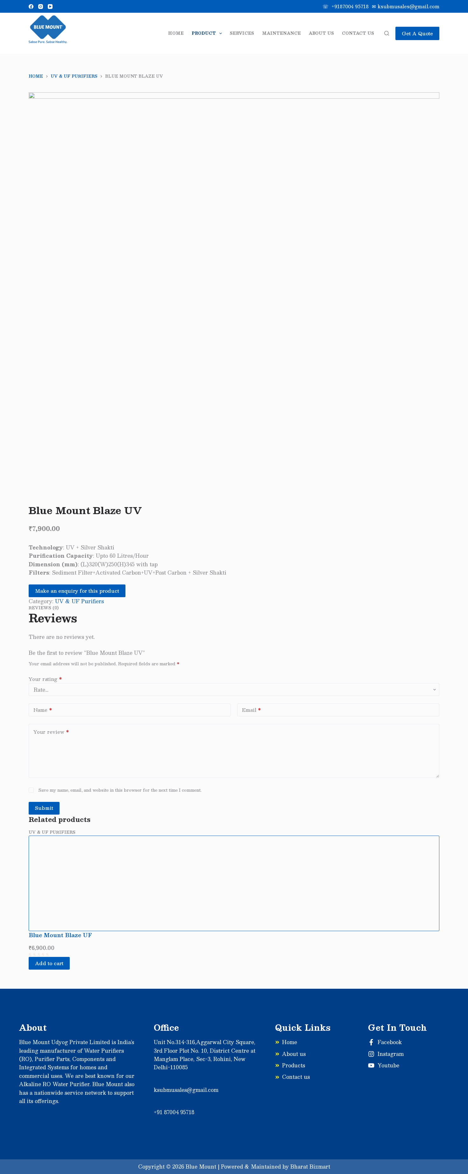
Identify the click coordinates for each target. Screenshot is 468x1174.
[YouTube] (50, 6)
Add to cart (49, 963)
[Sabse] (48, 33)
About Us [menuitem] (321, 33)
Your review (51, 732)
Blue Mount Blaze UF (60, 934)
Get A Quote (417, 33)
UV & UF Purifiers (79, 601)
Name (42, 710)
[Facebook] (31, 6)
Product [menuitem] (204, 33)
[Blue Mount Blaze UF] (234, 883)
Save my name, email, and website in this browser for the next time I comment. (120, 790)
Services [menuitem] (242, 33)
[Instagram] (40, 6)
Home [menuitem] (176, 33)
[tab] (234, 608)
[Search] (386, 33)
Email (251, 710)
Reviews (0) (44, 608)
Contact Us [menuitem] (358, 33)
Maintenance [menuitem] (281, 33)
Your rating (45, 679)
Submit (44, 808)
